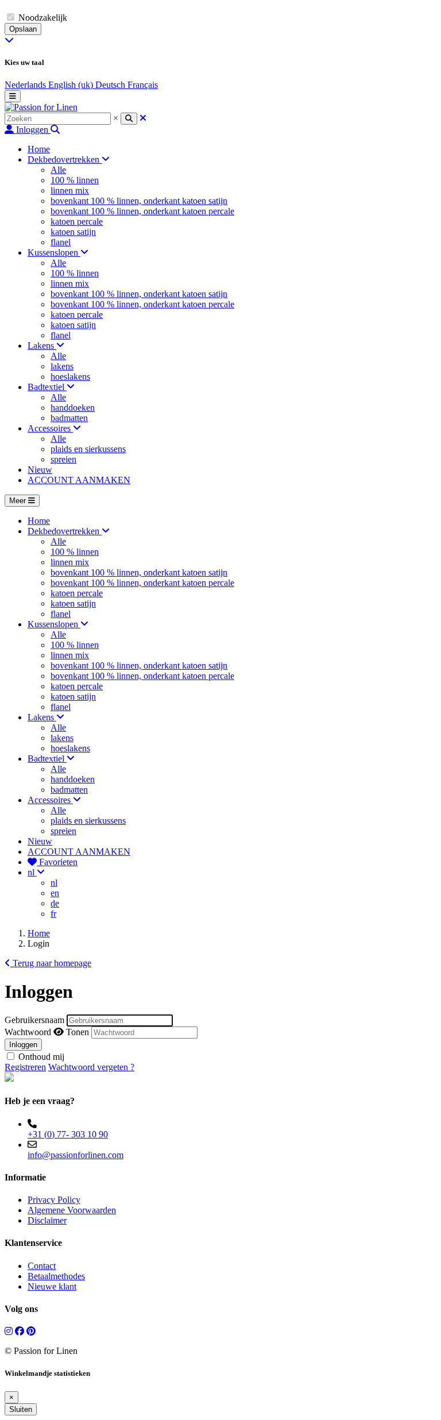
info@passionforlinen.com (75, 1155)
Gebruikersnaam (34, 1020)
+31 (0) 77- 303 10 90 (68, 1134)
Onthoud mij (41, 1057)
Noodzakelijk (42, 17)
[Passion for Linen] (41, 107)
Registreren (25, 1067)
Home (39, 933)
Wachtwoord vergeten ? (91, 1067)
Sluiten (20, 1409)
